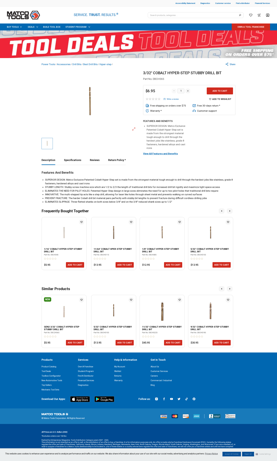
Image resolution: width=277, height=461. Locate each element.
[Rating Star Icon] (45, 259)
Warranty (118, 380)
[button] (263, 454)
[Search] (240, 15)
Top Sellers (47, 385)
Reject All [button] (248, 454)
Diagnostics (83, 385)
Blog (153, 385)
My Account (119, 366)
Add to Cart (220, 91)
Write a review (173, 99)
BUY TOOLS (13, 27)
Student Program (86, 371)
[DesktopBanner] (138, 44)
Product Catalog (49, 366)
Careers (154, 376)
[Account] (267, 15)
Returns (117, 376)
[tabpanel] (138, 187)
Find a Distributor (85, 376)
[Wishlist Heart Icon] (81, 222)
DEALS (31, 27)
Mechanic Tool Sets (50, 390)
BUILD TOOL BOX (51, 27)
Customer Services (159, 371)
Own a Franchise (85, 366)
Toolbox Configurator (51, 376)
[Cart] (259, 15)
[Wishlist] (250, 15)
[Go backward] (221, 211)
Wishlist (117, 371)
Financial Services (86, 380)
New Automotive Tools (52, 380)
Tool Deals (46, 371)
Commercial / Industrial (161, 380)
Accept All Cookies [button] (231, 454)
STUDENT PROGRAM (75, 27)
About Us (155, 366)
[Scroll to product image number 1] (47, 143)
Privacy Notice (211, 453)
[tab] (48, 160)
